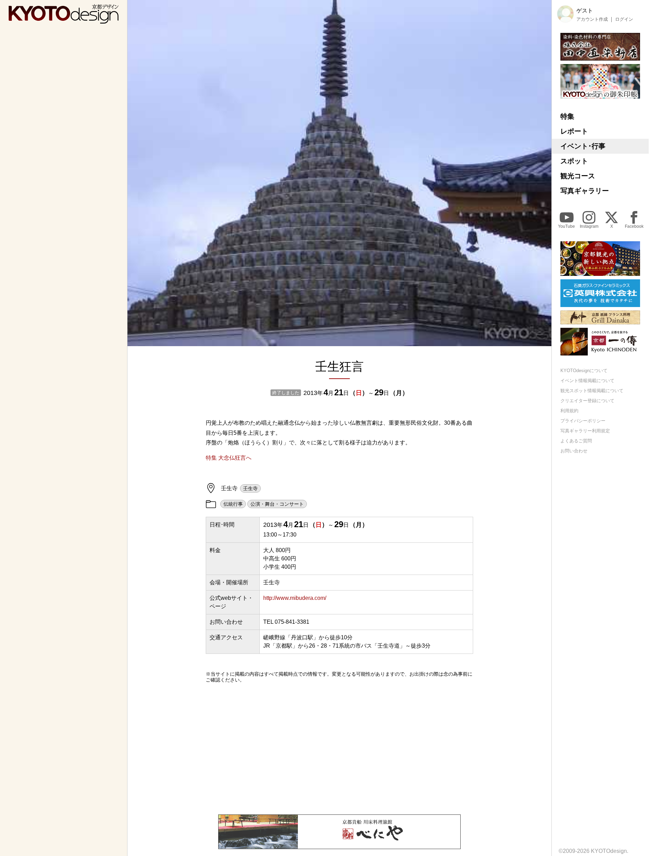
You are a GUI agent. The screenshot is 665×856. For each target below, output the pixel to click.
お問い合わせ (573, 450)
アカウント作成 (592, 19)
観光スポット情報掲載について (591, 390)
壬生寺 (250, 488)
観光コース (577, 176)
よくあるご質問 (576, 440)
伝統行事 (233, 504)
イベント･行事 (582, 146)
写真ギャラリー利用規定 (585, 430)
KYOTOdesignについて (584, 370)
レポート (574, 131)
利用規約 (569, 410)
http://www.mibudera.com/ (294, 598)
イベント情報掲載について (587, 380)
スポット (574, 161)
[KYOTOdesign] (63, 20)
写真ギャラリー (584, 191)
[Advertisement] (339, 748)
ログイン (624, 19)
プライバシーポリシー (582, 420)
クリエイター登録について (587, 400)
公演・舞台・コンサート (277, 504)
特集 (567, 116)
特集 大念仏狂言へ (228, 458)
